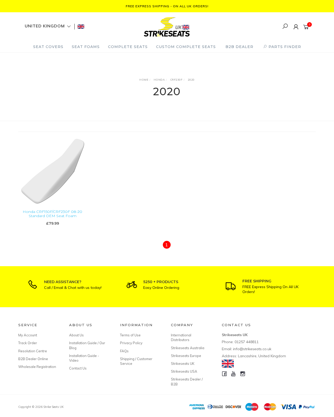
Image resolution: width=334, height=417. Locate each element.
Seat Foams (86, 46)
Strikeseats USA (184, 371)
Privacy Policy (131, 343)
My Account (27, 335)
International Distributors (181, 337)
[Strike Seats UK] (166, 26)
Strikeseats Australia (187, 348)
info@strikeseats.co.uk (252, 349)
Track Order (27, 343)
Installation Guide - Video (84, 358)
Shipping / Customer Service (136, 361)
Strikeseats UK (182, 363)
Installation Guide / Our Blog (87, 345)
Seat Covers (48, 46)
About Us (76, 335)
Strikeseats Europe (186, 356)
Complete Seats (128, 46)
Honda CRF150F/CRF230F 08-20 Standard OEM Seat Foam (52, 213)
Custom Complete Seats (186, 46)
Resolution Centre (32, 351)
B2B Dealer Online (33, 359)
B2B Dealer (239, 46)
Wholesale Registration (37, 367)
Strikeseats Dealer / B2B (187, 381)
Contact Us (78, 368)
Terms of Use (130, 335)
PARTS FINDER (284, 46)
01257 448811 (247, 341)
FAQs (124, 351)
